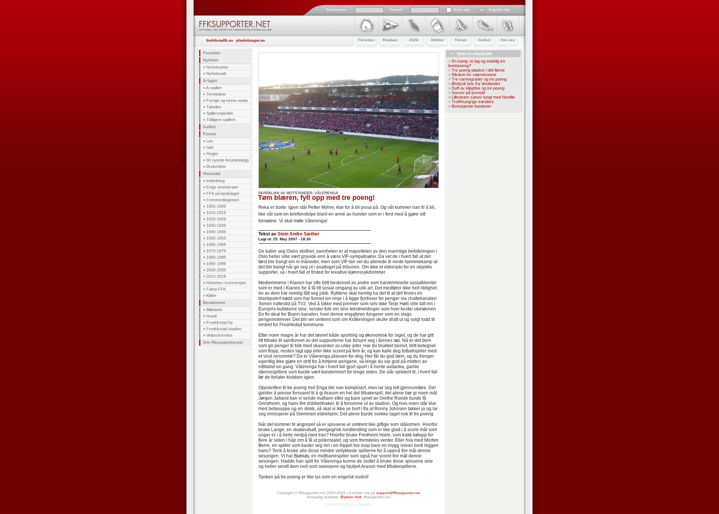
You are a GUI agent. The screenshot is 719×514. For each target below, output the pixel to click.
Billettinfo (214, 309)
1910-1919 (216, 212)
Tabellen (213, 107)
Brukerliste (216, 166)
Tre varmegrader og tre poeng (479, 79)
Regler (212, 153)
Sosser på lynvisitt (468, 92)
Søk (210, 147)
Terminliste (216, 94)
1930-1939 (216, 225)
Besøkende (214, 302)
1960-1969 (216, 244)
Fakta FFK (216, 289)
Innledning (215, 180)
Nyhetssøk (216, 73)
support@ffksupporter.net (398, 493)
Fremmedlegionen (222, 200)
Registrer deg (499, 9)
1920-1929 (216, 219)
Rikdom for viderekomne (474, 74)
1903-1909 (216, 206)
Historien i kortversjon (226, 282)
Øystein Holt (350, 497)
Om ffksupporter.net (223, 342)
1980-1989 (216, 257)
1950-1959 (216, 238)
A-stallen (214, 87)
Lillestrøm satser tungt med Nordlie (483, 97)
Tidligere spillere (221, 119)
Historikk (212, 173)
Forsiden (212, 53)
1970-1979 (216, 251)
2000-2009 (216, 270)
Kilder (211, 295)
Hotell (211, 316)
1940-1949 (216, 231)
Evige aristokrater (222, 187)
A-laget (210, 80)
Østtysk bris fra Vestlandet (476, 83)
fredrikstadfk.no (219, 40)
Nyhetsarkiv (217, 67)
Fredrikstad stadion (224, 329)
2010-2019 (216, 276)
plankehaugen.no (250, 40)
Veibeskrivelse (219, 335)
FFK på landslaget (222, 193)
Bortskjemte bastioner (471, 106)
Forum (209, 134)
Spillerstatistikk (219, 113)
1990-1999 (216, 263)
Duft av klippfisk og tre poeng (478, 88)
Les (209, 141)
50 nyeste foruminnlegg (227, 160)
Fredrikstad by (219, 322)
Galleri (209, 126)
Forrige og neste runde (227, 100)
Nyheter (210, 60)
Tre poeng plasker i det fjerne (478, 70)
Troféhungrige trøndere (473, 101)
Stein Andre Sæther (298, 234)
